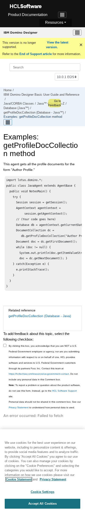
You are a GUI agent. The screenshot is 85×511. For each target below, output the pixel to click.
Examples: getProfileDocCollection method (33, 116)
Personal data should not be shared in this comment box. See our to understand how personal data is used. (45, 405)
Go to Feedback (54, 103)
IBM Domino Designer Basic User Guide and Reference (41, 94)
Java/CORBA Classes (19, 103)
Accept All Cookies (42, 503)
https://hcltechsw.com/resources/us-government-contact (39, 374)
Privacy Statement (19, 407)
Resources (54, 22)
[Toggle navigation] (62, 15)
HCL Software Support (64, 390)
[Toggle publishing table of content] (8, 122)
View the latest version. (57, 45)
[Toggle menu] (77, 33)
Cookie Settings (42, 492)
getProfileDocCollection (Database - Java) (39, 316)
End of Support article (35, 54)
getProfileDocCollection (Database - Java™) (34, 112)
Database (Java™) (16, 108)
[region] (42, 470)
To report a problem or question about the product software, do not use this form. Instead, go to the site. (45, 391)
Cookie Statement (19, 479)
